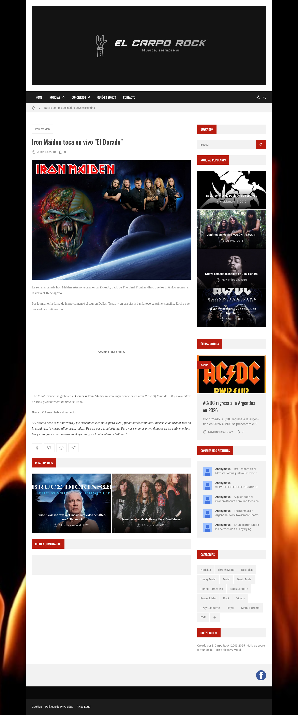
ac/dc (204, 365)
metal (226, 579)
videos (240, 598)
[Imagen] (231, 374)
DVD (203, 617)
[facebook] (37, 447)
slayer (230, 607)
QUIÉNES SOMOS (106, 97)
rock (226, 598)
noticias (205, 569)
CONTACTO (129, 97)
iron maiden (42, 129)
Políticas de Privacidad (59, 706)
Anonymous (222, 469)
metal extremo (250, 607)
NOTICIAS (54, 97)
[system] (258, 97)
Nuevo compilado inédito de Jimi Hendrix (69, 107)
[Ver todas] (215, 617)
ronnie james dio (211, 588)
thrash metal (226, 569)
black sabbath (239, 588)
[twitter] (49, 447)
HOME (38, 97)
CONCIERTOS (79, 97)
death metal (244, 579)
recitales (247, 569)
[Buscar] (264, 97)
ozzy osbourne (210, 607)
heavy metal (208, 579)
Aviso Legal (84, 706)
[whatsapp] (61, 447)
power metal (208, 598)
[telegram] (73, 447)
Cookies (37, 706)
